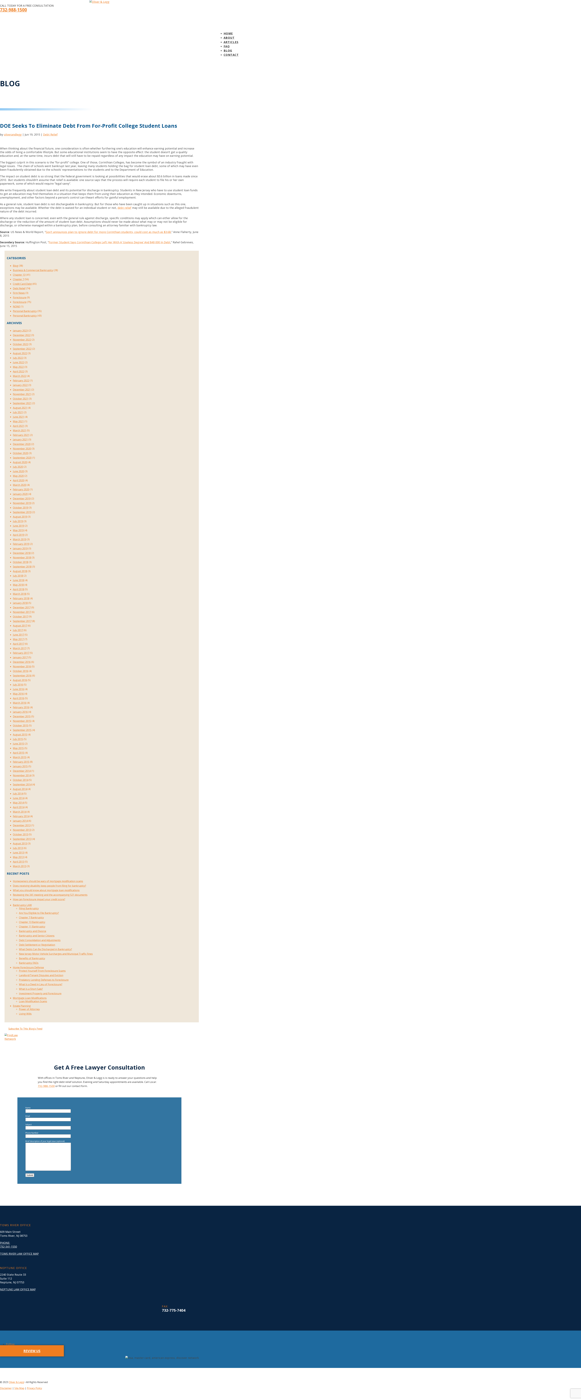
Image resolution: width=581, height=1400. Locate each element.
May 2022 (18, 367)
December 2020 (22, 444)
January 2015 (20, 766)
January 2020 (20, 494)
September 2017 (22, 621)
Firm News (19, 293)
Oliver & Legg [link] (16, 1382)
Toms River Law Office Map (19, 1254)
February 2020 (21, 489)
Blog (228, 50)
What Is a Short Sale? (31, 989)
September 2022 (22, 348)
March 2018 (19, 594)
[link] (173, 1310)
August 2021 (20, 407)
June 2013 (18, 852)
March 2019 (19, 539)
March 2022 (19, 376)
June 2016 (18, 689)
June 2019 (18, 525)
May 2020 (18, 476)
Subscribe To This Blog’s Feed (25, 1028)
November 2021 (22, 394)
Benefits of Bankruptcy (32, 958)
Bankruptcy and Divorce (32, 931)
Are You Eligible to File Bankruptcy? (39, 913)
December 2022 (22, 335)
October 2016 (20, 671)
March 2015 (19, 757)
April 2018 (18, 589)
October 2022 (20, 344)
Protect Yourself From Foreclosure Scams (42, 970)
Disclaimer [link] (6, 1388)
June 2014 (18, 798)
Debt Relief (50, 134)
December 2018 (22, 553)
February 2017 (21, 653)
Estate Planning (22, 1006)
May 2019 (18, 530)
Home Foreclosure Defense (28, 967)
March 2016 (19, 702)
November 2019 (22, 503)
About (229, 37)
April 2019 (18, 535)
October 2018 (20, 562)
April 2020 (18, 480)
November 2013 (22, 830)
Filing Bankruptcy (29, 908)
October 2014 (20, 780)
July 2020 (18, 466)
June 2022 (18, 362)
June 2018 (18, 580)
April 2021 (18, 426)
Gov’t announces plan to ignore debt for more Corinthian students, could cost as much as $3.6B (108, 232)
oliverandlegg (13, 134)
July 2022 (18, 357)
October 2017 (20, 616)
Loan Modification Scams (33, 1001)
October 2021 (20, 398)
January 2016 (20, 712)
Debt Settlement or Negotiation (37, 944)
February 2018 (21, 598)
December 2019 (22, 498)
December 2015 (22, 716)
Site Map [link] (19, 1388)
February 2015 (21, 761)
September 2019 (22, 512)
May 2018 (18, 584)
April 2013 (18, 861)
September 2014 (22, 784)
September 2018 (22, 566)
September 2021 (22, 403)
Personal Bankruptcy (25, 311)
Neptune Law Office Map (18, 1289)
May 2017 (18, 639)
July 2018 (18, 575)
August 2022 (20, 353)
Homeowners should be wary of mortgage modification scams (48, 881)
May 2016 (18, 693)
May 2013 (18, 857)
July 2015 (18, 739)
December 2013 (22, 825)
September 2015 (22, 730)
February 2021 (21, 435)
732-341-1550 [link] (8, 1246)
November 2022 (22, 339)
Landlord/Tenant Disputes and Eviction (41, 975)
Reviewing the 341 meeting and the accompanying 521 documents (50, 894)
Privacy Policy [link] (34, 1388)
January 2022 (20, 385)
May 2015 (18, 748)
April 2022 (18, 371)
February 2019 (21, 544)
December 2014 (22, 771)
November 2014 (22, 775)
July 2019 (18, 521)
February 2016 (21, 707)
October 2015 (20, 725)
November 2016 (22, 666)
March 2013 (19, 866)
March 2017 (19, 648)
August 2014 (20, 789)
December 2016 (22, 662)
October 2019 (20, 507)
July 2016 (18, 684)
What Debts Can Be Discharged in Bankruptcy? (45, 949)
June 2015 (18, 743)
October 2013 (20, 834)
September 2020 (22, 457)
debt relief (124, 208)
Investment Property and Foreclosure (40, 993)
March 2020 (19, 485)
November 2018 (22, 557)
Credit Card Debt (22, 284)
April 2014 (18, 807)
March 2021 (19, 430)
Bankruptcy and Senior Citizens (36, 935)
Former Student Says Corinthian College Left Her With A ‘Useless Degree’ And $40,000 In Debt (109, 242)
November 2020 (22, 448)
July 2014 (18, 793)
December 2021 (22, 389)
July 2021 (18, 412)
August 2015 (20, 734)
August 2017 (20, 625)
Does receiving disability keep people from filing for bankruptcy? (49, 885)
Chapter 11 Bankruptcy (32, 926)
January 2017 (20, 657)
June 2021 (18, 417)
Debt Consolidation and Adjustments (40, 940)
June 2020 (18, 471)
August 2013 (20, 843)
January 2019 (20, 548)
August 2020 (20, 462)
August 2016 (20, 680)
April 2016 (18, 698)
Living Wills (25, 1013)
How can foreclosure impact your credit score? (39, 899)
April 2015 (18, 752)
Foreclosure (19, 297)
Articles (231, 42)
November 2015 (22, 721)
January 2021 (20, 439)
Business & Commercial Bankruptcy (33, 270)
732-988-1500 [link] (13, 10)
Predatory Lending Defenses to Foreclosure (44, 979)
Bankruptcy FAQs (28, 963)
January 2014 (20, 820)
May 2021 (18, 421)
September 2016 (22, 675)
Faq (227, 46)
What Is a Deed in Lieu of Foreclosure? (40, 984)
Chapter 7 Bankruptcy (31, 917)
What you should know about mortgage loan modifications (46, 890)
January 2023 (20, 330)
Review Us (31, 1351)
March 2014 (19, 811)
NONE (16, 306)
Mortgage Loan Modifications (30, 998)
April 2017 (18, 643)
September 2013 (22, 839)
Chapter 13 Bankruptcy (32, 922)
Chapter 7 (18, 279)
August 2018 (20, 571)
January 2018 (20, 603)
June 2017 (18, 634)
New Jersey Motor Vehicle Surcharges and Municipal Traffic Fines (56, 953)
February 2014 (21, 816)
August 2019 (20, 516)
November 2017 (22, 612)
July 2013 (18, 848)
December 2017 (22, 607)
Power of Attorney (29, 1009)
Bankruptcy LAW (22, 905)
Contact (231, 55)
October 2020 (20, 453)
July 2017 (18, 630)
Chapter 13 (19, 274)
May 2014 (18, 802)
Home (228, 33)
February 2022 (21, 380)
